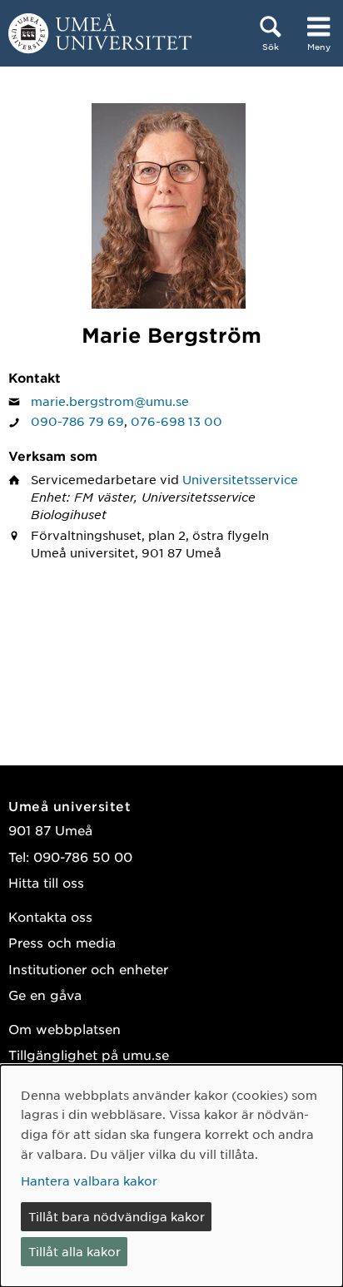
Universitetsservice (240, 479)
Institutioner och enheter (88, 969)
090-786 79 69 (77, 420)
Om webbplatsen (64, 1029)
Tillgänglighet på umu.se (88, 1054)
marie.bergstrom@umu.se (110, 401)
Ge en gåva (45, 994)
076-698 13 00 (176, 420)
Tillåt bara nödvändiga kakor (116, 1216)
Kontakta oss (50, 916)
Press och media (62, 942)
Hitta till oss (46, 882)
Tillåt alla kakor (74, 1251)
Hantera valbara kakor (89, 1180)
